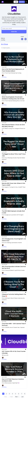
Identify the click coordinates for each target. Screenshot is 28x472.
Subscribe (22, 1)
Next (16, 396)
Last (22, 396)
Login (16, 1)
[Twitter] (22, 39)
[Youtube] (25, 39)
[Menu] (26, 2)
